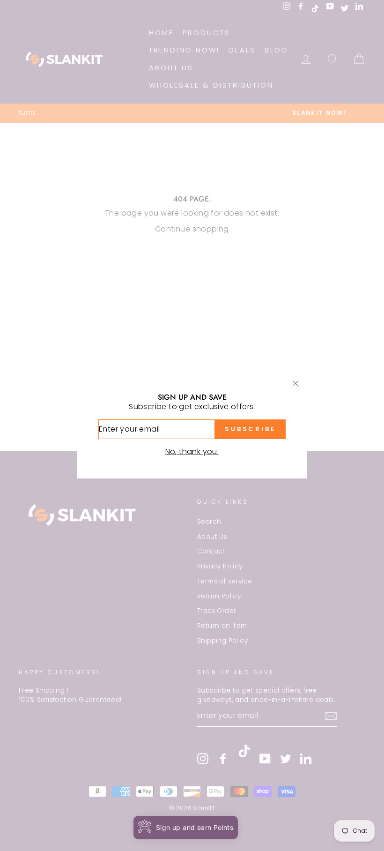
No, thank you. (192, 451)
